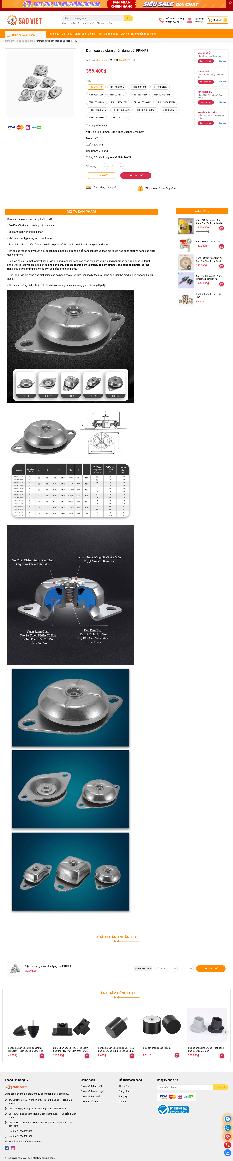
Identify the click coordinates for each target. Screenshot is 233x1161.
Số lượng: (91, 166)
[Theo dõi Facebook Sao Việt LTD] (7, 1148)
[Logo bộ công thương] (173, 1109)
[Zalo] (227, 1128)
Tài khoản (199, 18)
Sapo (52, 1158)
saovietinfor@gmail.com (29, 1141)
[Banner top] (116, 5)
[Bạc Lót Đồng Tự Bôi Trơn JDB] (186, 298)
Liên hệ (125, 33)
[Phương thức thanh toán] (24, 127)
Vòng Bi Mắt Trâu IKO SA (208, 241)
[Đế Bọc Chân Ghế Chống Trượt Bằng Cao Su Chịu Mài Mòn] (207, 1025)
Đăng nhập (199, 22)
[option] (40, 83)
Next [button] (225, 1032)
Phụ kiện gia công (104, 23)
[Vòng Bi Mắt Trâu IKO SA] (186, 244)
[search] (128, 18)
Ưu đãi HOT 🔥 (202, 211)
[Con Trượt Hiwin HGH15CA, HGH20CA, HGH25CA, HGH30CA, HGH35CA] (186, 280)
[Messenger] (227, 1119)
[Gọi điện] (227, 1137)
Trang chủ (53, 33)
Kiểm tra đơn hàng (107, 33)
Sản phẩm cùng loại (116, 993)
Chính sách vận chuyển (93, 1091)
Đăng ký (123, 1096)
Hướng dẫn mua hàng (143, 33)
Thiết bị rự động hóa (86, 23)
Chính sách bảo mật (91, 1086)
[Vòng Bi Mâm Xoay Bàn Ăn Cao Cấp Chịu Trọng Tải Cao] (186, 262)
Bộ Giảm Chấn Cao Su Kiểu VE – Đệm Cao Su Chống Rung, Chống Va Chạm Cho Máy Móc (116, 1051)
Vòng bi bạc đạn (69, 23)
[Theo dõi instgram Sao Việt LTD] (13, 1148)
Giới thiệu (67, 33)
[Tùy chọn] (221, 228)
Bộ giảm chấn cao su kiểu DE (157, 1048)
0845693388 (172, 21)
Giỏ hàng (123, 1101)
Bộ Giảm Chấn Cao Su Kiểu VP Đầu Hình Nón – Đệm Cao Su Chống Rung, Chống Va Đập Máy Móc (26, 1051)
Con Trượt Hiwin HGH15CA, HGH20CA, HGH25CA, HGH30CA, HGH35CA (209, 279)
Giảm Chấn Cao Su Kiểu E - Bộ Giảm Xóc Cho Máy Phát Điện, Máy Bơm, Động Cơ (70, 1051)
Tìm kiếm (124, 1086)
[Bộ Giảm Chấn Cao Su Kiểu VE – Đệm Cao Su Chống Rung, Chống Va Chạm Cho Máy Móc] (117, 1025)
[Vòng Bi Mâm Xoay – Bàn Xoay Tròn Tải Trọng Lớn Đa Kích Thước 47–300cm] (186, 226)
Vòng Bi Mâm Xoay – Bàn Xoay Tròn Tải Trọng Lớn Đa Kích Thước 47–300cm (209, 223)
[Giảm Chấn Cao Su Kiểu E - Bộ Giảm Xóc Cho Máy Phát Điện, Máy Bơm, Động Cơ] (72, 1025)
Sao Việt (31, 1158)
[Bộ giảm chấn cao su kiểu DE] (162, 1025)
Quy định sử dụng (90, 1101)
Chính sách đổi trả (85, 33)
